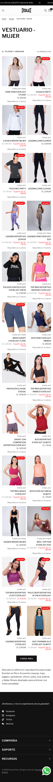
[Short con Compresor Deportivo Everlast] (14, 419)
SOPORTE (8, 749)
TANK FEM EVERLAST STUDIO (15, 93)
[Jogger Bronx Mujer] (14, 521)
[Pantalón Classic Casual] (14, 368)
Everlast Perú (19, 89)
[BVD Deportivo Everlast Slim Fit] (39, 419)
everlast (46, 89)
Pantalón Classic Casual (16, 390)
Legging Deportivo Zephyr (16, 238)
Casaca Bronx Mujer (14, 141)
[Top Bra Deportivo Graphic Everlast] (39, 266)
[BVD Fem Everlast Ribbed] (39, 317)
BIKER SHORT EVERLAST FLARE (17, 339)
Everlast (21, 137)
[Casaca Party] (39, 71)
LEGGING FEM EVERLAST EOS (39, 238)
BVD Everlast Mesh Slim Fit (40, 492)
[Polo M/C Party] (14, 168)
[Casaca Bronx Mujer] (14, 120)
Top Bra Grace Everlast (18, 492)
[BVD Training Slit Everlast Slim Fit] (39, 621)
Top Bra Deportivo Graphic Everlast (40, 288)
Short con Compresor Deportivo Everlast (14, 442)
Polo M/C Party (17, 188)
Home (4, 19)
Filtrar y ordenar (14, 51)
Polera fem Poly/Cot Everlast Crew (14, 288)
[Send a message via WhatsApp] (46, 771)
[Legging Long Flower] (39, 120)
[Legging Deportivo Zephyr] (14, 216)
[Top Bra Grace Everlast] (14, 471)
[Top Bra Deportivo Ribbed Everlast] (39, 368)
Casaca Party (43, 92)
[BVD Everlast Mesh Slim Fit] (39, 471)
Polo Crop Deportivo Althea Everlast (39, 594)
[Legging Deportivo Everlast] (14, 621)
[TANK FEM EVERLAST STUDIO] (14, 71)
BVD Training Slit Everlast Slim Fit (41, 643)
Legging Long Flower (39, 141)
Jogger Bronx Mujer (14, 542)
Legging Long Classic (39, 188)
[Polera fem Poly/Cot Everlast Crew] (14, 266)
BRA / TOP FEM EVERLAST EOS (43, 543)
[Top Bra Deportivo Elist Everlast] (14, 572)
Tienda (11, 19)
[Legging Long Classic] (39, 168)
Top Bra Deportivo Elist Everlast (15, 594)
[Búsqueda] (45, 10)
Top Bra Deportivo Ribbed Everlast (40, 390)
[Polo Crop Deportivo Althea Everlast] (39, 572)
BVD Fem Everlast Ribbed (41, 339)
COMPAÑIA (9, 740)
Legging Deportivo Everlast (16, 643)
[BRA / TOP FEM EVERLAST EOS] (39, 521)
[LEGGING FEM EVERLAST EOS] (39, 216)
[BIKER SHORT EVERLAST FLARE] (14, 317)
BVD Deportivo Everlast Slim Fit (41, 441)
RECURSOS (9, 758)
